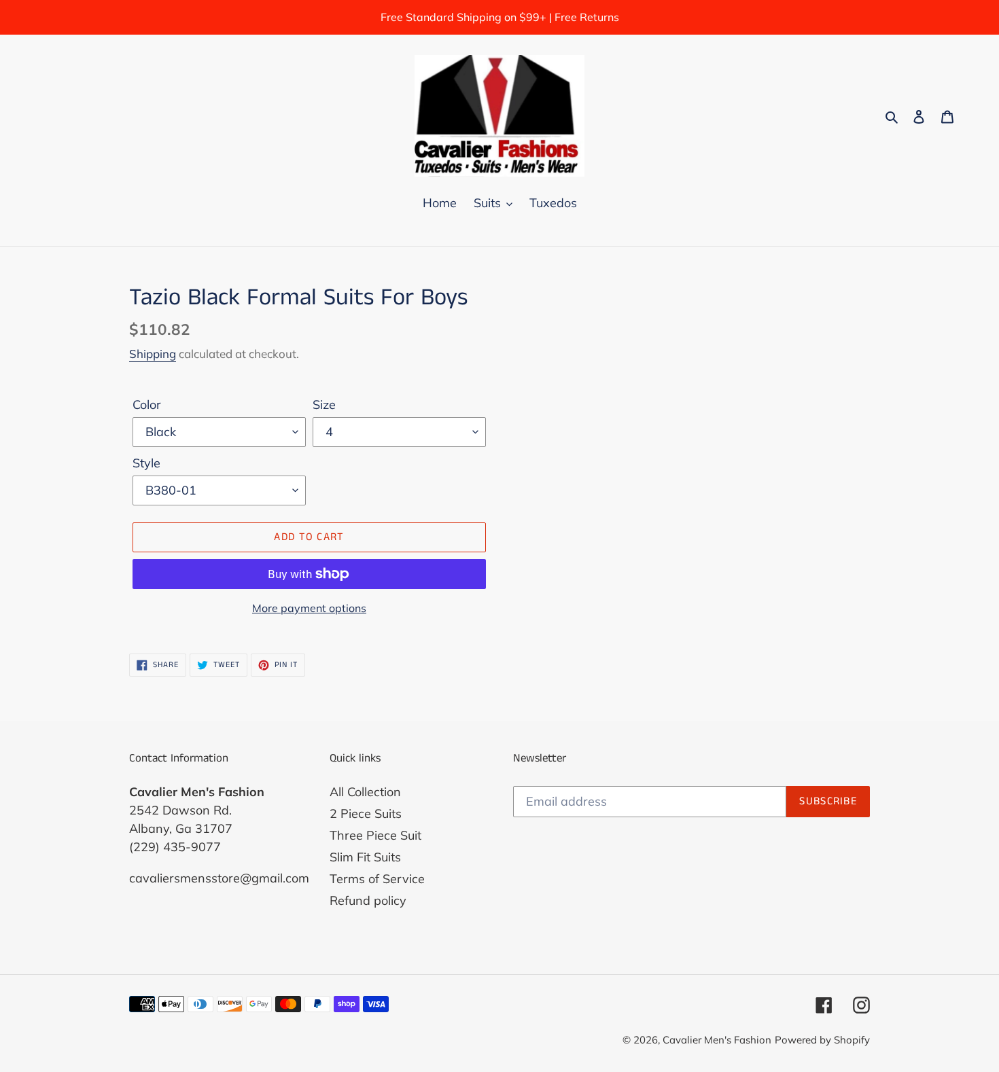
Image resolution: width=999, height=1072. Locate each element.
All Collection (365, 792)
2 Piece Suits (366, 813)
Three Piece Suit (375, 835)
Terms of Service (377, 879)
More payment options (309, 608)
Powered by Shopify (822, 1039)
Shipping (152, 353)
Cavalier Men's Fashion (717, 1039)
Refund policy (368, 900)
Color (147, 404)
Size (324, 404)
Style (146, 463)
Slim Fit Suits (365, 857)
